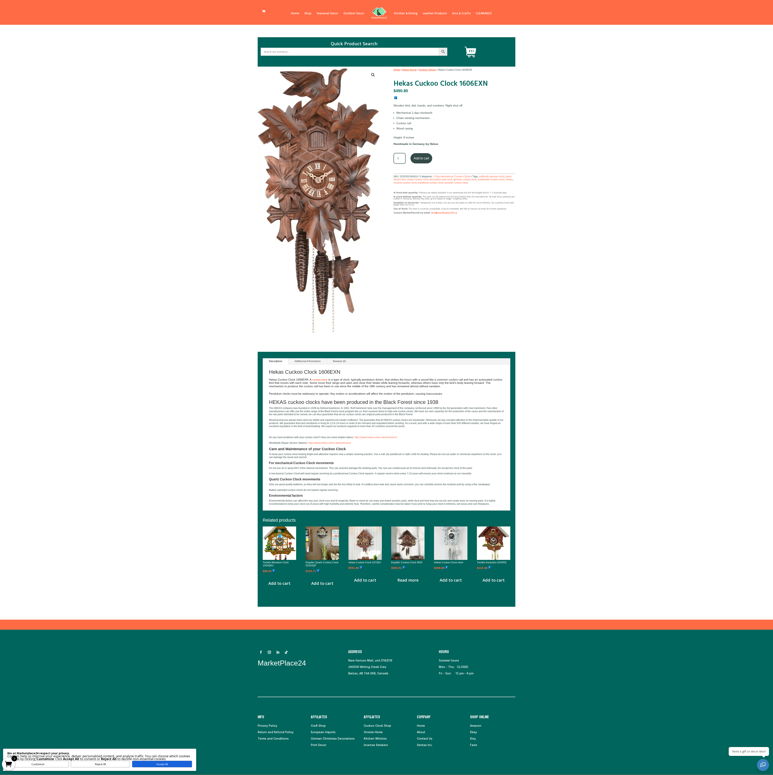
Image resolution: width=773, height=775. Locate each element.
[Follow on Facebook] (261, 652)
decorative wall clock (441, 179)
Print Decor (318, 745)
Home (295, 13)
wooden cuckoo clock (456, 182)
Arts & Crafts (461, 13)
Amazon (475, 725)
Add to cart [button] (279, 583)
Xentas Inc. (425, 745)
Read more (408, 580)
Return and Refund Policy (275, 732)
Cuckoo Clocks (427, 69)
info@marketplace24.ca (444, 212)
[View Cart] (470, 52)
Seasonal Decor (327, 13)
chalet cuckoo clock (417, 179)
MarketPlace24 (282, 663)
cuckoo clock (320, 379)
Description (275, 361)
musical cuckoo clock (405, 182)
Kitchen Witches (375, 738)
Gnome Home (373, 732)
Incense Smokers (376, 745)
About (421, 732)
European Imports (323, 732)
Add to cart (421, 158)
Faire (473, 745)
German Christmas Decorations (333, 738)
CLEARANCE (484, 13)
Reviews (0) (339, 361)
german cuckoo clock (465, 179)
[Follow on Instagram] (269, 652)
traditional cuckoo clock (430, 182)
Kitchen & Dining (406, 13)
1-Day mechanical (443, 176)
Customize (37, 764)
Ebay (473, 732)
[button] (373, 74)
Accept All (162, 764)
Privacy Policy (267, 725)
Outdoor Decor (353, 13)
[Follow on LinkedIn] (278, 652)
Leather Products (435, 13)
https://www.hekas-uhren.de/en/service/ (375, 437)
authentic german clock (491, 176)
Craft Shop (318, 725)
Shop (307, 13)
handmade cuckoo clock (491, 179)
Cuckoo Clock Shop (377, 725)
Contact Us (424, 738)
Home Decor (409, 69)
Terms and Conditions (273, 738)
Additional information (308, 361)
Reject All (100, 764)
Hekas (509, 179)
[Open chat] (763, 765)
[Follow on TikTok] (286, 652)
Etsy (473, 738)
